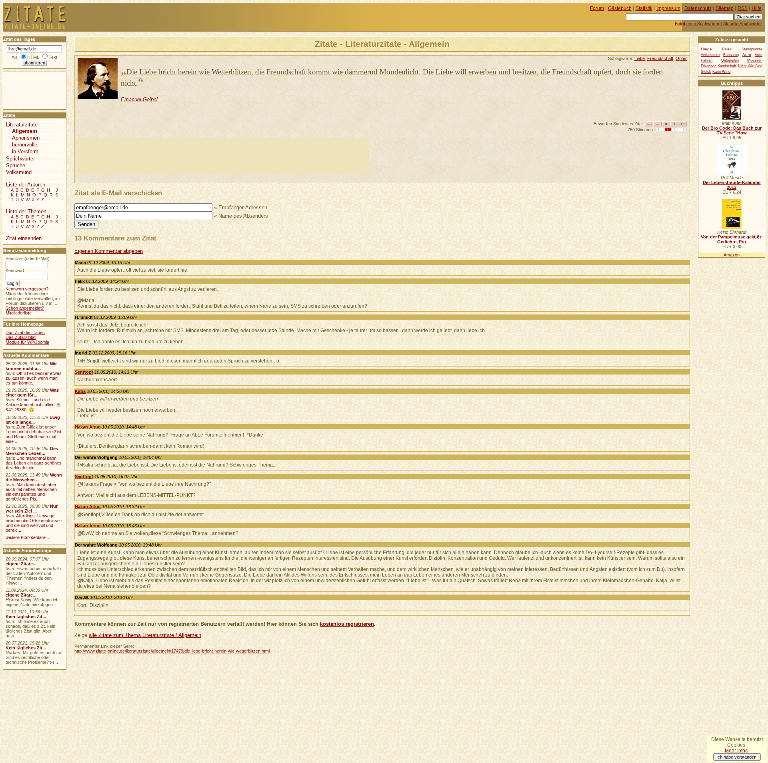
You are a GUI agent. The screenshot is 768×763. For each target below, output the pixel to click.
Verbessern (710, 55)
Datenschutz (698, 8)
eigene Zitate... (21, 563)
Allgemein (24, 131)
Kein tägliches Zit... (26, 616)
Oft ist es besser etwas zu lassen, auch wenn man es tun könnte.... (34, 378)
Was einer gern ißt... (32, 392)
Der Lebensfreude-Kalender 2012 (732, 185)
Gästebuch (620, 8)
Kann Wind (721, 72)
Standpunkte (752, 49)
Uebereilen (730, 60)
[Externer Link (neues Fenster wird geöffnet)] (731, 118)
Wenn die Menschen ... (34, 477)
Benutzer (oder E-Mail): (28, 258)
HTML (33, 57)
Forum (597, 8)
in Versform (25, 151)
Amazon (732, 254)
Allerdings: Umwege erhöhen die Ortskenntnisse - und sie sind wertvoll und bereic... (34, 523)
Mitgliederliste (19, 312)
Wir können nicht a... (31, 366)
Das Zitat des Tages (25, 332)
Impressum (668, 8)
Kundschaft (727, 66)
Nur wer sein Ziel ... (32, 508)
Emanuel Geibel (139, 99)
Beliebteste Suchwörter (697, 23)
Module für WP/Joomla (27, 342)
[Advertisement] (223, 156)
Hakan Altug (88, 427)
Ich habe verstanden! (737, 757)
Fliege (706, 49)
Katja (80, 391)
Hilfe (757, 8)
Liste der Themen (26, 211)
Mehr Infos (736, 750)
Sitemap (725, 8)
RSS (743, 8)
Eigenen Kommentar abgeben (108, 251)
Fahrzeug (731, 55)
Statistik (644, 8)
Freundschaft (660, 58)
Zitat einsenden (24, 238)
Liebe (639, 58)
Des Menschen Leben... (32, 451)
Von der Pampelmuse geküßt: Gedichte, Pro (732, 239)
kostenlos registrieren (347, 624)
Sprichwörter (20, 159)
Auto (746, 54)
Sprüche (15, 165)
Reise (727, 49)
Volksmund (19, 172)
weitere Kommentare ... (28, 537)
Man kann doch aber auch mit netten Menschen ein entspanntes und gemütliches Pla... (31, 491)
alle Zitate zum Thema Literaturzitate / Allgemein (145, 635)
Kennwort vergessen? (27, 288)
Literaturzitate (22, 125)
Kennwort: (15, 270)
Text (53, 57)
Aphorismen (26, 138)
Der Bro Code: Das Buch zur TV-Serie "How (732, 130)
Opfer (681, 58)
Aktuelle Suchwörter (742, 23)
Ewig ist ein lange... (33, 420)
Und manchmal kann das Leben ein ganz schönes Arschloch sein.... (34, 463)
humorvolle (24, 145)
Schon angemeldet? (25, 308)
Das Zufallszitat (21, 337)
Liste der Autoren (25, 185)
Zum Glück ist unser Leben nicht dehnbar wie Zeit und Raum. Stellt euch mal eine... (33, 434)
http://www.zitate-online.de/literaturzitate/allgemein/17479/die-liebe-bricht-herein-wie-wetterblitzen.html (172, 651)
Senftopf (84, 372)
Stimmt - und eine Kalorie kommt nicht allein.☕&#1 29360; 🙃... (33, 404)
